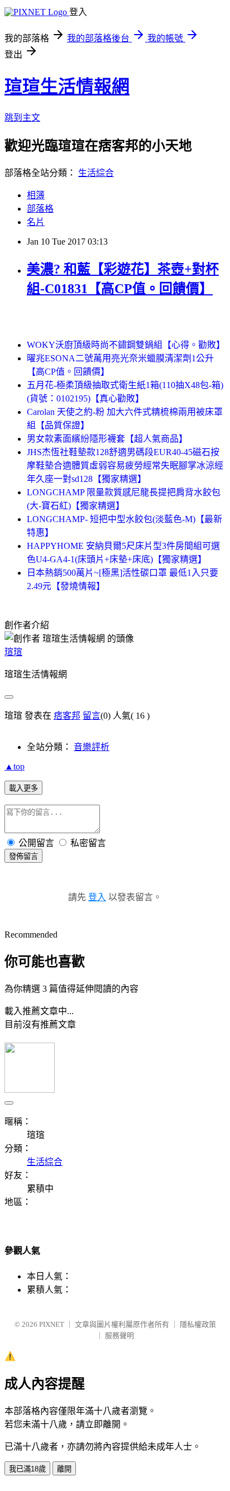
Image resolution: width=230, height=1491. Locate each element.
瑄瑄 (13, 652)
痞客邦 (67, 715)
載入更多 (23, 788)
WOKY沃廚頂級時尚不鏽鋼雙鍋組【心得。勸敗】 (126, 345)
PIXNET (51, 1324)
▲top (14, 766)
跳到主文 (22, 117)
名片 (36, 222)
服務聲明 (119, 1335)
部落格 (40, 208)
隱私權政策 (198, 1324)
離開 (64, 1469)
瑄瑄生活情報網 (67, 87)
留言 (91, 715)
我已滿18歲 (27, 1469)
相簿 (36, 195)
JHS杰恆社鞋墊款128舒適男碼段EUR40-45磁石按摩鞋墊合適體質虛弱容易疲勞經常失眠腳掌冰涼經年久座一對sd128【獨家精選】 (125, 465)
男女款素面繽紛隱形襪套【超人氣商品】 (107, 438)
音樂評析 (91, 747)
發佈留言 (23, 856)
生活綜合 (96, 173)
